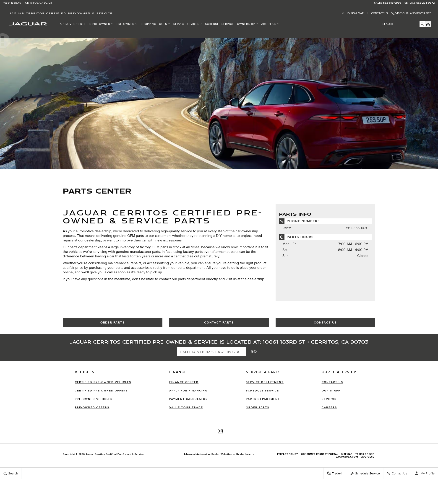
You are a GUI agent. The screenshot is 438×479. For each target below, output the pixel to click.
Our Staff (331, 390)
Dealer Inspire (245, 454)
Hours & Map (355, 13)
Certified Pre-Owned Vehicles (103, 382)
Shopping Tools (154, 24)
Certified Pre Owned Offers (101, 390)
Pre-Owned (125, 24)
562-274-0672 (425, 3)
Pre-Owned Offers (92, 407)
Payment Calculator (188, 399)
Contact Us (379, 13)
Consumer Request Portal (319, 454)
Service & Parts (186, 24)
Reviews (329, 399)
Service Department (265, 382)
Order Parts (112, 322)
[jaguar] (28, 24)
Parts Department (263, 399)
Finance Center (183, 382)
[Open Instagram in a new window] (220, 430)
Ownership (246, 24)
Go (254, 352)
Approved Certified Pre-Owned (85, 24)
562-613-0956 (392, 3)
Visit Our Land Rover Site (413, 13)
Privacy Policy (287, 454)
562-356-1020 (357, 228)
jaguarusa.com (347, 457)
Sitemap (346, 454)
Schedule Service (219, 24)
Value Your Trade (186, 407)
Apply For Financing (188, 390)
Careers (329, 407)
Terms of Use (364, 454)
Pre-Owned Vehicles (93, 399)
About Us (268, 24)
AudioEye (367, 457)
